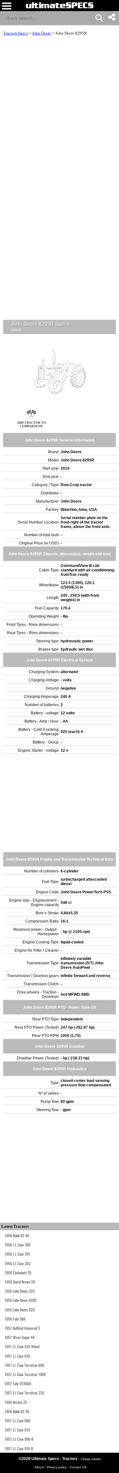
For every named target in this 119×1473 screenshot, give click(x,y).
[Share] (111, 17)
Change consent (91, 1459)
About (40, 1467)
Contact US (78, 1467)
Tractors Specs (15, 33)
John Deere (41, 33)
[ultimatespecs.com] (59, 5)
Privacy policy (57, 1467)
